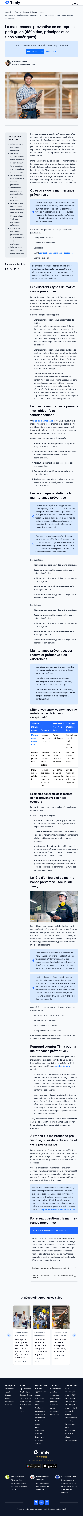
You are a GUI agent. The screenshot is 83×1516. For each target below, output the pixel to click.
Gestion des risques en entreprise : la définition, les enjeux (60, 1345)
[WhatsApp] (19, 269)
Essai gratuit (51, 51)
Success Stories (26, 1395)
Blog (16, 12)
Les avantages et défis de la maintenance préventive (17, 180)
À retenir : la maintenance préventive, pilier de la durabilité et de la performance (17, 236)
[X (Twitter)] (10, 269)
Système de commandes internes (39, 1440)
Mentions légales (23, 1509)
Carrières (8, 1405)
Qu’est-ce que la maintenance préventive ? (49, 1231)
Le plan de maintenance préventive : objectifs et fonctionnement (17, 167)
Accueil (8, 12)
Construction (55, 1395)
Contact (8, 1395)
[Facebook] (6, 269)
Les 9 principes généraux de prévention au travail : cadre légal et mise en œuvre (22, 1348)
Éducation (54, 1405)
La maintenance (71, 1440)
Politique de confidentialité (56, 1509)
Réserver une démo (35, 51)
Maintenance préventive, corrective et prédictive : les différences (17, 194)
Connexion (27, 1389)
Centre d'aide (25, 1392)
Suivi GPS (38, 1434)
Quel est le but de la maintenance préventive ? (50, 1268)
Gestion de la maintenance (33, 12)
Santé (52, 1408)
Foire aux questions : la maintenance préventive (17, 250)
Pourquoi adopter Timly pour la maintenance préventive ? (17, 220)
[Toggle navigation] (75, 3)
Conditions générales (38, 1509)
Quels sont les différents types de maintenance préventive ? (52, 1276)
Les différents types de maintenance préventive (17, 156)
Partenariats (9, 1402)
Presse (7, 1398)
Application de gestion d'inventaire (40, 1395)
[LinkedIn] (15, 269)
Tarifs (22, 1411)
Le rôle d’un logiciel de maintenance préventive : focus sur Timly (17, 208)
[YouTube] (41, 1502)
